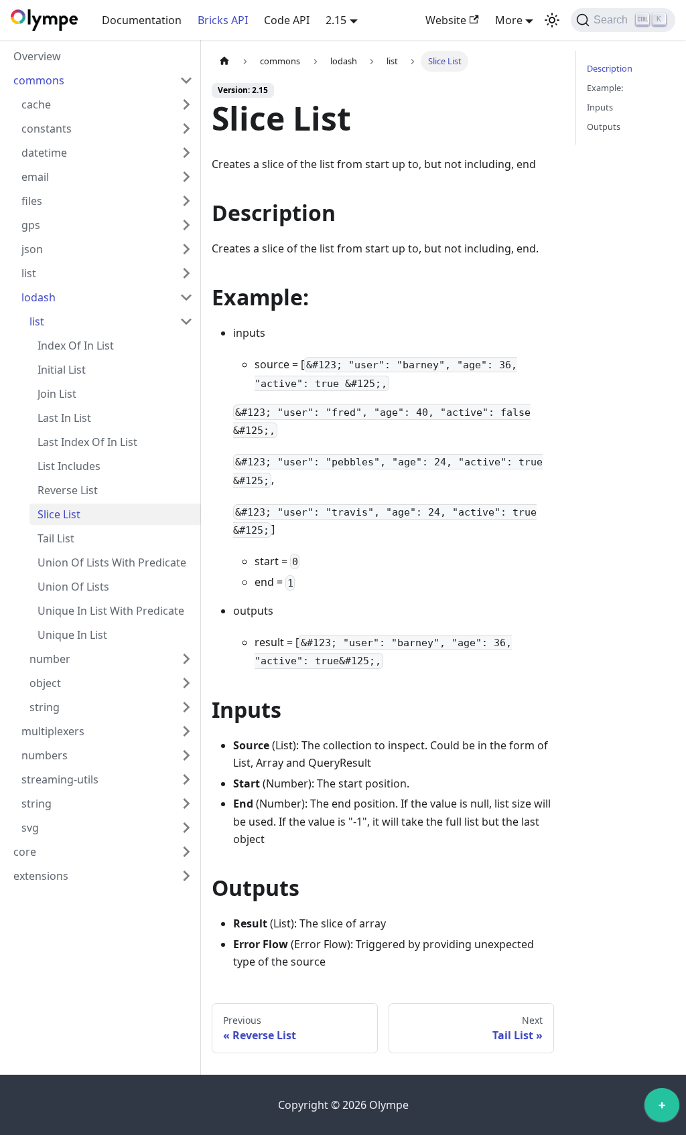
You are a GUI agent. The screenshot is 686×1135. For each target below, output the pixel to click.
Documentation (142, 20)
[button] (103, 80)
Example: (605, 88)
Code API (287, 20)
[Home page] (224, 61)
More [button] (509, 20)
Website (445, 20)
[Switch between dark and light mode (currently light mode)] (552, 20)
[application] (662, 1108)
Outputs (603, 127)
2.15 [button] (336, 20)
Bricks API (223, 20)
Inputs (600, 107)
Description (609, 68)
